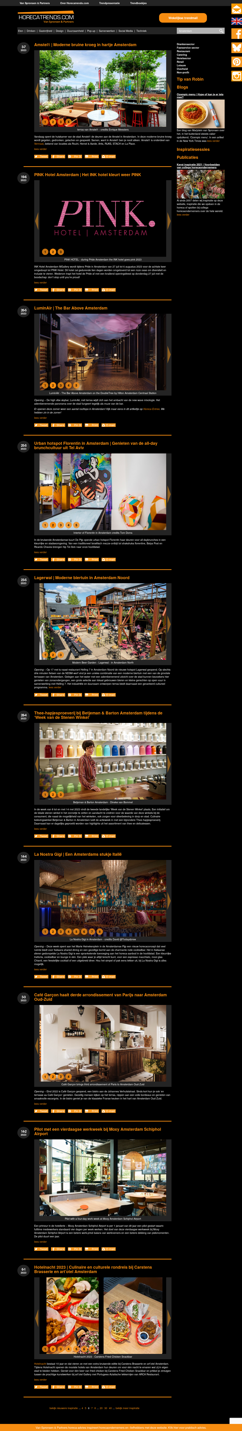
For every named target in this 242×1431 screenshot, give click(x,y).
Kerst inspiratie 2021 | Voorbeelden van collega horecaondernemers (198, 166)
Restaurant (183, 51)
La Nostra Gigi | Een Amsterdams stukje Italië (78, 854)
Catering (182, 54)
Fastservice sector (188, 47)
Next (169, 91)
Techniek (141, 31)
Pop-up (91, 31)
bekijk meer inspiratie (127, 1408)
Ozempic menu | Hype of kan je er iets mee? (200, 95)
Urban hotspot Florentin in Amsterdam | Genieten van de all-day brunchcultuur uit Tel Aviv (95, 445)
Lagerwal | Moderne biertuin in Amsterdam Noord (82, 577)
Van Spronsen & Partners (35, 3)
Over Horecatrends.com (74, 3)
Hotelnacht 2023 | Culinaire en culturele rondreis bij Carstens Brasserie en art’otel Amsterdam (93, 1269)
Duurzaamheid (75, 31)
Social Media (126, 31)
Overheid (182, 69)
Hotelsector (184, 58)
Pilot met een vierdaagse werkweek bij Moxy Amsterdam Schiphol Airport (97, 1131)
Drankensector (186, 44)
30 (105, 1408)
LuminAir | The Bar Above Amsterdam (70, 308)
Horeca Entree (151, 409)
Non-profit (183, 72)
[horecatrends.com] (45, 17)
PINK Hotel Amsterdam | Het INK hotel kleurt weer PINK (87, 174)
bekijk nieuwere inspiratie (64, 1408)
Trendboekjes (138, 3)
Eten (20, 31)
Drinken (31, 31)
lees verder (40, 149)
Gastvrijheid (45, 31)
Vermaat (39, 143)
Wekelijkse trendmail (183, 18)
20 (101, 1408)
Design (60, 31)
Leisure (181, 65)
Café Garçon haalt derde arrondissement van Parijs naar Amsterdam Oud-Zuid (100, 997)
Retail (180, 61)
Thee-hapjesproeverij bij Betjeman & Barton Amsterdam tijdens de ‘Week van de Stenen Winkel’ (98, 715)
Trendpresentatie (109, 3)
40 (110, 1408)
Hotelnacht (40, 1363)
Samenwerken (107, 31)
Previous (36, 91)
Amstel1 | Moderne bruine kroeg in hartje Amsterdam (85, 44)
